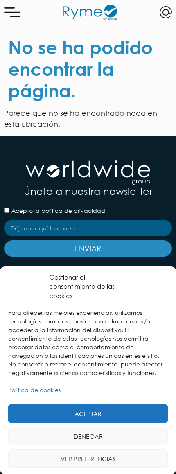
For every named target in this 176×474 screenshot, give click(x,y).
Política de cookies (34, 389)
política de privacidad (73, 210)
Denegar (88, 436)
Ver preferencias (88, 459)
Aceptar (88, 414)
